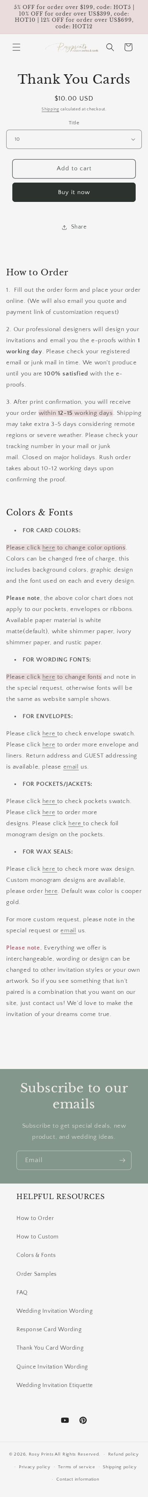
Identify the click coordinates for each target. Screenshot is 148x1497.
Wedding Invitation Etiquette (54, 1385)
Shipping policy (120, 1467)
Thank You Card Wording (49, 1348)
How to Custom (37, 1237)
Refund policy (123, 1454)
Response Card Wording (49, 1329)
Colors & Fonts (36, 1255)
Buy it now (74, 192)
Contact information (77, 1479)
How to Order (35, 1218)
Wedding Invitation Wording (54, 1311)
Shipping (50, 109)
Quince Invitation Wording (52, 1367)
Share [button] (79, 227)
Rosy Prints (41, 1454)
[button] (16, 47)
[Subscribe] (122, 1160)
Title (74, 123)
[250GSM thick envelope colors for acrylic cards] (56, 733)
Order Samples (36, 1274)
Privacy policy (35, 1467)
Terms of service (76, 1467)
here (48, 547)
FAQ (22, 1292)
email (71, 766)
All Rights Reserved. (77, 1454)
